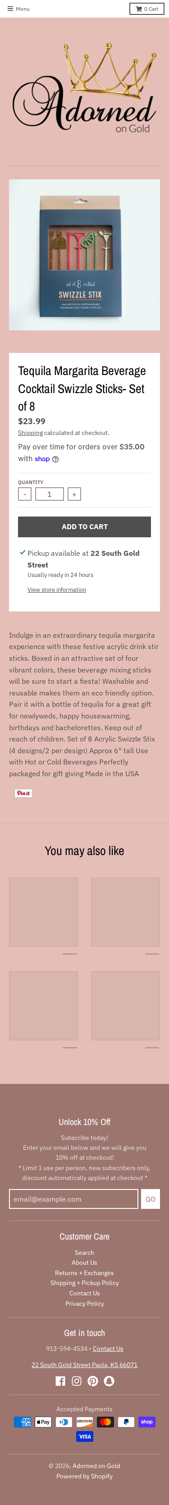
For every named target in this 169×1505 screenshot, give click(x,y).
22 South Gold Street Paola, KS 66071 (84, 1365)
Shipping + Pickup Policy (84, 1283)
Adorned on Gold (96, 1466)
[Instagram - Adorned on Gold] (76, 1381)
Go (150, 1198)
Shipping (30, 433)
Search (84, 1253)
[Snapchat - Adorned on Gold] (109, 1381)
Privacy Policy (84, 1303)
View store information (56, 590)
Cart (151, 8)
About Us (84, 1262)
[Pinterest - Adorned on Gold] (92, 1381)
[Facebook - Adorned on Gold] (60, 1381)
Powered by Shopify (84, 1476)
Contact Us (84, 1293)
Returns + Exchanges (84, 1273)
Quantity (30, 482)
